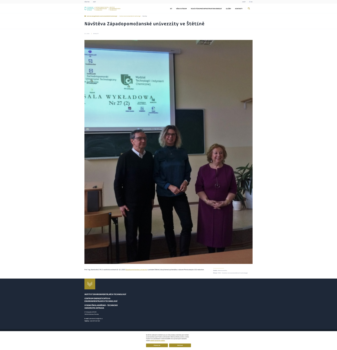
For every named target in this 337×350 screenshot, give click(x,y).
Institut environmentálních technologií (130, 16)
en (251, 2)
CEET (94, 2)
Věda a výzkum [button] (181, 8)
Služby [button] (228, 8)
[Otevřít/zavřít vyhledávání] (249, 8)
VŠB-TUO (87, 2)
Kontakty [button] (238, 8)
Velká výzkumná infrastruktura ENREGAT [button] (206, 8)
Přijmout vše (157, 345)
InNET (244, 2)
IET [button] (171, 8)
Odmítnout (180, 345)
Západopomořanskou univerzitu (136, 269)
